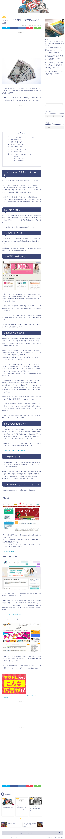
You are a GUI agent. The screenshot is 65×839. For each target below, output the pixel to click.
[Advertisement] (21, 45)
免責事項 (17, 837)
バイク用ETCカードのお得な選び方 (14, 450)
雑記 (4, 17)
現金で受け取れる (16, 139)
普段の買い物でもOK (17, 142)
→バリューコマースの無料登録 (11, 614)
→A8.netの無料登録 (8, 551)
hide (24, 133)
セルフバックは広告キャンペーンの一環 (22, 137)
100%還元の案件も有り (17, 144)
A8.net (17, 156)
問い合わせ (49, 74)
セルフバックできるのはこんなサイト (21, 154)
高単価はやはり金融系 (17, 147)
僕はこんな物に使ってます (18, 149)
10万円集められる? (16, 151)
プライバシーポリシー (8, 837)
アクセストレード (20, 160)
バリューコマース (20, 158)
